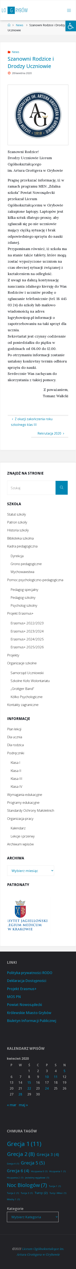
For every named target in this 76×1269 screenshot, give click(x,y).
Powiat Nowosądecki (24, 1004)
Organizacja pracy (20, 818)
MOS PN (14, 996)
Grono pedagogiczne (26, 563)
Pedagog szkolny (23, 597)
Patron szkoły (17, 522)
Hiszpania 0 (39, 1171)
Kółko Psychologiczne (27, 696)
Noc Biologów (27, 1185)
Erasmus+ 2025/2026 (27, 647)
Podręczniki (15, 753)
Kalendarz (18, 828)
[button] (70, 26)
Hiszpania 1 (57, 1171)
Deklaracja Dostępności (26, 980)
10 (47, 1077)
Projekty (13, 655)
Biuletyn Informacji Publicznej (31, 1020)
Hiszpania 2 (15, 1177)
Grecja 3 (48, 1154)
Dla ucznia (14, 737)
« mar (11, 1105)
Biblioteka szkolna (20, 538)
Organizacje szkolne (22, 663)
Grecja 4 (13, 1163)
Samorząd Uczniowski (27, 672)
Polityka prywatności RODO (29, 972)
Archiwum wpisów (20, 844)
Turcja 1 (55, 1186)
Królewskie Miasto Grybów (29, 1012)
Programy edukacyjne (23, 802)
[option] (43, 915)
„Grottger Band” (22, 688)
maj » (23, 1105)
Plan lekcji (14, 729)
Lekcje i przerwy (23, 836)
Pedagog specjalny (24, 589)
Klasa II (16, 770)
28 (20, 1094)
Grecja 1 (24, 1144)
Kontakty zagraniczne (23, 704)
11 (56, 1077)
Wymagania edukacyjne (24, 794)
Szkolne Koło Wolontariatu (30, 680)
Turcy (41, 1193)
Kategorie (15, 1208)
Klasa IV (16, 786)
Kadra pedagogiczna (22, 546)
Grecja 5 (33, 1163)
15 (29, 1082)
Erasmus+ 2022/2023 (27, 623)
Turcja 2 (13, 1193)
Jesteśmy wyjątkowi (37, 1177)
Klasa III (16, 778)
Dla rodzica (15, 744)
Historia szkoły (18, 530)
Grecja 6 (18, 1170)
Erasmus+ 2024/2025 (27, 639)
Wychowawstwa (22, 571)
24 (47, 1088)
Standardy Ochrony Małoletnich (30, 810)
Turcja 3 (27, 1193)
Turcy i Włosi (57, 1193)
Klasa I (15, 762)
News (19, 25)
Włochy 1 (13, 1199)
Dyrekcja (17, 556)
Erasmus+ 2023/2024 (27, 631)
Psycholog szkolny (24, 605)
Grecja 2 (21, 1154)
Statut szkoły (16, 514)
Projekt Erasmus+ (20, 613)
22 (29, 1088)
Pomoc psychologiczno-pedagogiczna (35, 579)
